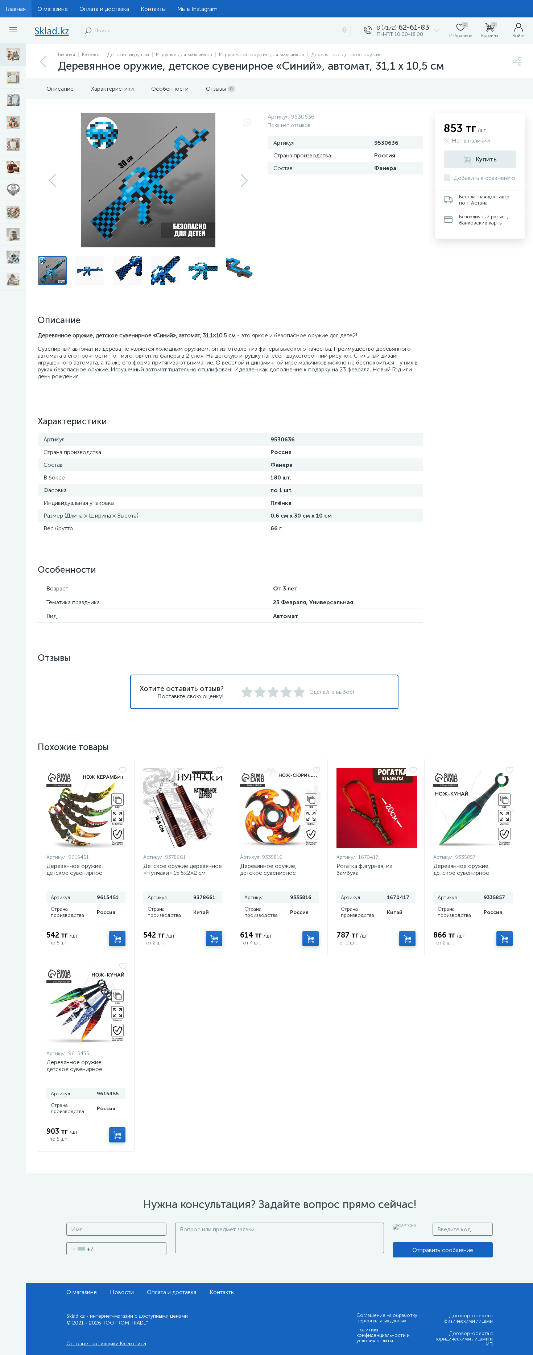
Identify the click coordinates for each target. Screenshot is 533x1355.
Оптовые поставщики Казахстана (106, 1343)
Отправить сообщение (442, 1250)
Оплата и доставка (104, 8)
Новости (122, 1292)
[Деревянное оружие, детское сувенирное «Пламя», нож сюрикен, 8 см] (280, 808)
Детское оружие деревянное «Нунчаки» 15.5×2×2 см (182, 869)
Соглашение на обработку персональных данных (386, 1318)
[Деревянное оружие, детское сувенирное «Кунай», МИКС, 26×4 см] (86, 1004)
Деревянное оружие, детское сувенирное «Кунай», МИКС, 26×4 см (79, 1069)
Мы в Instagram (197, 8)
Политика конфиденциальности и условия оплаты (383, 1335)
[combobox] (80, 1249)
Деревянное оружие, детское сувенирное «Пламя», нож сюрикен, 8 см (278, 872)
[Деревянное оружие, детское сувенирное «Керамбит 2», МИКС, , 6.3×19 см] (86, 808)
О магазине (52, 8)
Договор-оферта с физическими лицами (468, 1318)
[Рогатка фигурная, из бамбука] (376, 808)
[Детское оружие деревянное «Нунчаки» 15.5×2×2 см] (183, 808)
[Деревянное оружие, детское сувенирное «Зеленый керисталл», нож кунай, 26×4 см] (473, 808)
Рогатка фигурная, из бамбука (364, 869)
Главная (16, 8)
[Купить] (117, 938)
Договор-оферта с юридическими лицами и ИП (464, 1339)
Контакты (153, 8)
